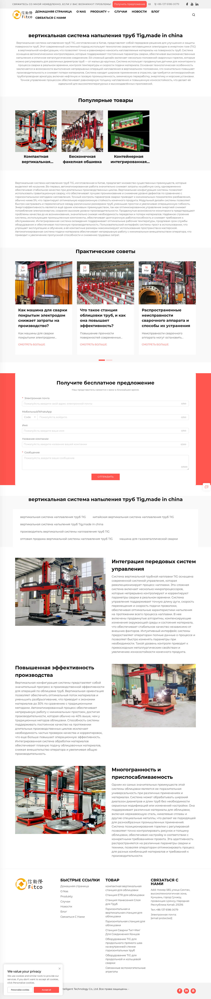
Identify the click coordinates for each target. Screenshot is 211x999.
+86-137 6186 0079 (168, 4)
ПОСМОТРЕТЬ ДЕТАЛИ (36, 131)
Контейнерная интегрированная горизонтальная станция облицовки (129, 159)
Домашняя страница (53, 11)
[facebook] (187, 4)
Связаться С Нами (50, 18)
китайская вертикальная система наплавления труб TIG (133, 517)
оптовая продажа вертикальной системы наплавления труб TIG (66, 539)
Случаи (120, 11)
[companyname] (22, 14)
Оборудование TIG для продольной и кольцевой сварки (123, 959)
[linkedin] (197, 4)
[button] (102, 360)
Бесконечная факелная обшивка (82, 159)
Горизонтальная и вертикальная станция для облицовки (124, 912)
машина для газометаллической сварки (149, 539)
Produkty (98, 11)
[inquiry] (206, 487)
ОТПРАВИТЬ (106, 476)
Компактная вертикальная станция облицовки (36, 159)
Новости (139, 11)
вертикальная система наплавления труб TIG (53, 517)
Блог (155, 11)
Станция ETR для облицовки (125, 895)
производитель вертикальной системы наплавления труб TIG (65, 531)
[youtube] (192, 4)
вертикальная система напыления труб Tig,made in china (61, 524)
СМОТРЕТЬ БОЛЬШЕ (31, 344)
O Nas (81, 11)
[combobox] (30, 417)
